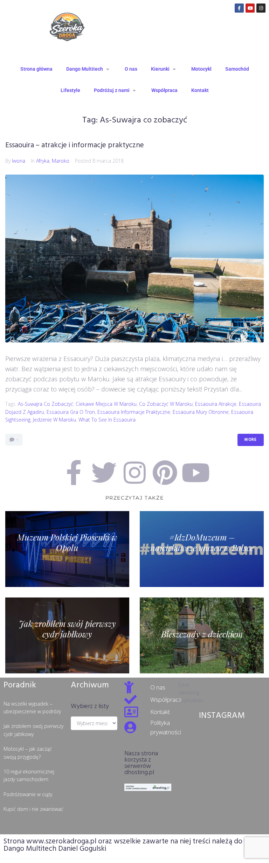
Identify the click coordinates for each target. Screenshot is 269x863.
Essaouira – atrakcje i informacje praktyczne (74, 145)
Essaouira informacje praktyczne (133, 412)
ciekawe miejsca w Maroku (106, 404)
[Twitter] (104, 472)
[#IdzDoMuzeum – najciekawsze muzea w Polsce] (202, 549)
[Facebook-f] (239, 8)
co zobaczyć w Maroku (166, 404)
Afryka (42, 160)
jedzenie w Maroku (54, 419)
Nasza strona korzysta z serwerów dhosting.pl (141, 763)
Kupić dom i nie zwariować (33, 809)
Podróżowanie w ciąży (28, 794)
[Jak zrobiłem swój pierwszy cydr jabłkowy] (67, 635)
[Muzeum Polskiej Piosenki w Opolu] (67, 549)
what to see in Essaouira (107, 419)
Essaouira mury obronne (201, 412)
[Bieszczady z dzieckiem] (202, 635)
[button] (88, 69)
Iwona (18, 160)
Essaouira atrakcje (215, 404)
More (250, 440)
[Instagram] (260, 8)
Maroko (60, 160)
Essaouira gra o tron (71, 412)
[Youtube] (250, 8)
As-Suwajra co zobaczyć (45, 404)
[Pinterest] (165, 472)
